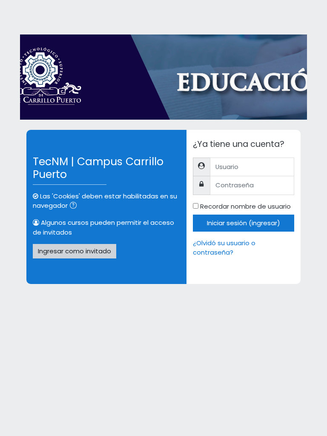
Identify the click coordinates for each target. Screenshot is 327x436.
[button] (74, 206)
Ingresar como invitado (74, 251)
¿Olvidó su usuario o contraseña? (224, 247)
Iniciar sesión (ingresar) (243, 222)
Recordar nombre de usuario (245, 206)
